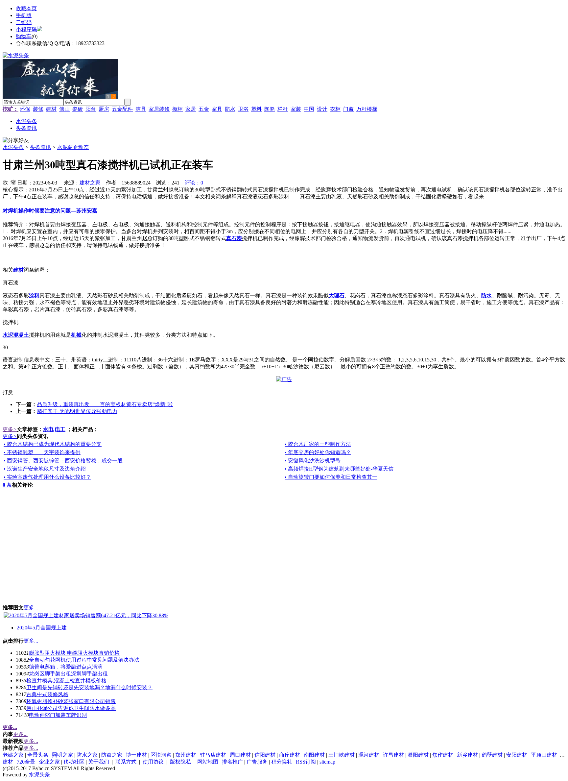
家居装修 (159, 109)
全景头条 (37, 755)
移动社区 (73, 762)
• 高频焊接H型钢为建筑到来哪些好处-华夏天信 (339, 469)
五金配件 (122, 109)
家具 (217, 109)
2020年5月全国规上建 (42, 627)
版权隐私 (180, 762)
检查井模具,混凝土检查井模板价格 (66, 680)
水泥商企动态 (73, 147)
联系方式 (125, 762)
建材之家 (90, 182)
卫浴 (243, 109)
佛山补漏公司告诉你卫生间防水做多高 (71, 708)
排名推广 (232, 762)
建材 (51, 109)
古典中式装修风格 (47, 694)
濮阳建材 (418, 755)
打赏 (8, 392)
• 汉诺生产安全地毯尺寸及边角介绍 (45, 469)
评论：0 (194, 182)
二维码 (24, 22)
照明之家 (62, 755)
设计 (322, 109)
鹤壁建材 (492, 755)
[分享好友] (16, 140)
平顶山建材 (544, 755)
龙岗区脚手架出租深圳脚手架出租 (68, 673)
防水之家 (87, 755)
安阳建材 (516, 755)
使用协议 (153, 762)
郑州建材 (185, 755)
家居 (190, 109)
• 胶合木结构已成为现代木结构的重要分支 (53, 444)
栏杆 (282, 109)
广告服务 (257, 762)
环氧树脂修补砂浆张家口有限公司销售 (71, 701)
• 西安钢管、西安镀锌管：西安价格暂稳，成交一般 (63, 460)
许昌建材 (393, 755)
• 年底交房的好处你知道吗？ (318, 452)
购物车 (24, 36)
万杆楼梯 (366, 109)
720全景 (26, 762)
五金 (204, 109)
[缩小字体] (13, 181)
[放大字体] (5, 181)
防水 (230, 109)
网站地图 (207, 762)
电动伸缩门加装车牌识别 (58, 715)
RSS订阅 (306, 762)
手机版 (24, 15)
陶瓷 (269, 109)
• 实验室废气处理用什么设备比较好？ (47, 477)
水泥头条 (13, 147)
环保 (25, 109)
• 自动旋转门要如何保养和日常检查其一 (331, 477)
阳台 (90, 109)
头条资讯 (40, 147)
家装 (296, 109)
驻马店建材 (213, 755)
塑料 (256, 109)
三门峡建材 (341, 755)
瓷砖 (77, 109)
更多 (10, 429)
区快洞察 (161, 755)
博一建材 (136, 755)
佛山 (64, 109)
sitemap (327, 762)
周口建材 (240, 755)
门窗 (348, 109)
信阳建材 (264, 755)
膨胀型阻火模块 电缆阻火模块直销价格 (74, 653)
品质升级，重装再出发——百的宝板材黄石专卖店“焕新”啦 (105, 404)
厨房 (104, 109)
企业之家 (49, 762)
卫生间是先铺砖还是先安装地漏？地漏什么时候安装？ (89, 687)
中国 (309, 109)
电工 (60, 429)
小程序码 (26, 29)
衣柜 (335, 109)
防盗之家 (111, 755)
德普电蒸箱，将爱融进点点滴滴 (66, 667)
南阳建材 (314, 755)
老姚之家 (13, 755)
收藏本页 (26, 8)
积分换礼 (281, 762)
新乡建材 (467, 755)
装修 (38, 109)
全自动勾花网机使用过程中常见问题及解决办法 (84, 660)
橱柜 (177, 109)
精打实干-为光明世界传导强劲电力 (77, 411)
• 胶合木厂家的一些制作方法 (318, 444)
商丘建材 (289, 755)
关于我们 (98, 762)
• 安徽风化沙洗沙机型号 (313, 460)
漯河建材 (368, 755)
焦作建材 (442, 755)
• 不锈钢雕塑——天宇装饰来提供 (42, 452)
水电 (48, 429)
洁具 (140, 109)
